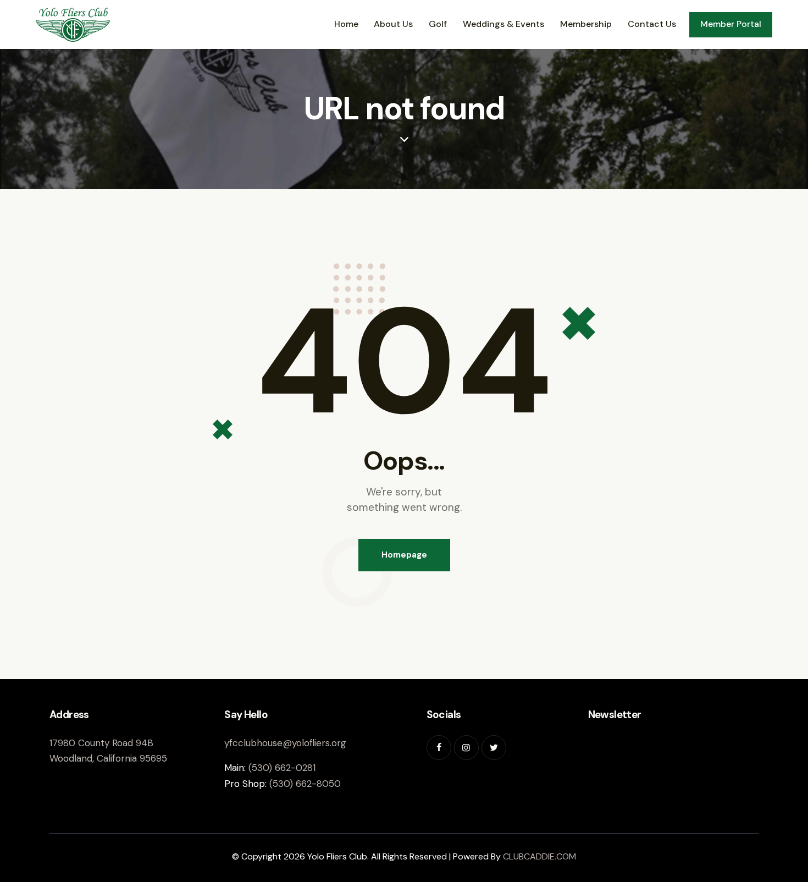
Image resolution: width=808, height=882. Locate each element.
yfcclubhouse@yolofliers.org (285, 743)
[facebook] (439, 747)
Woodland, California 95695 (108, 758)
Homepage (404, 554)
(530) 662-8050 (305, 784)
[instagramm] (466, 747)
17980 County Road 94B (101, 743)
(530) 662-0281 (282, 768)
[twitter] (494, 747)
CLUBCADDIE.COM (539, 856)
